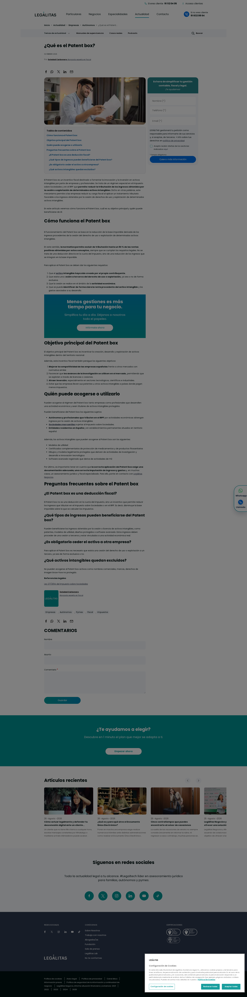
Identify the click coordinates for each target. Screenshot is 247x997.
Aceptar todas (231, 986)
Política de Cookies (206, 980)
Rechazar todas (210, 986)
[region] (195, 973)
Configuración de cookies (162, 986)
